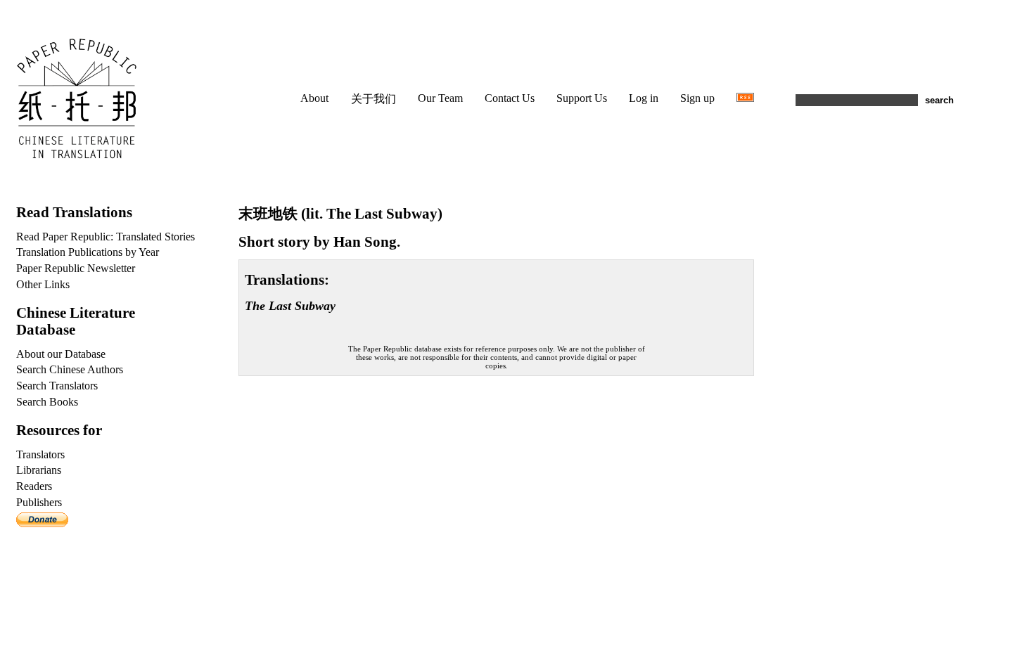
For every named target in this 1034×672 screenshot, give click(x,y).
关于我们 (373, 99)
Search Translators (57, 386)
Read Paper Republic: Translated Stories (105, 237)
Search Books (47, 402)
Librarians (38, 470)
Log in (643, 98)
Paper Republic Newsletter (75, 268)
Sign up (697, 98)
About (314, 98)
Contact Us (510, 98)
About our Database (61, 354)
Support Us (581, 98)
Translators (40, 454)
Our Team (440, 98)
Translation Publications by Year (87, 252)
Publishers (39, 502)
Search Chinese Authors (69, 369)
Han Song (365, 241)
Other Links (43, 284)
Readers (34, 486)
